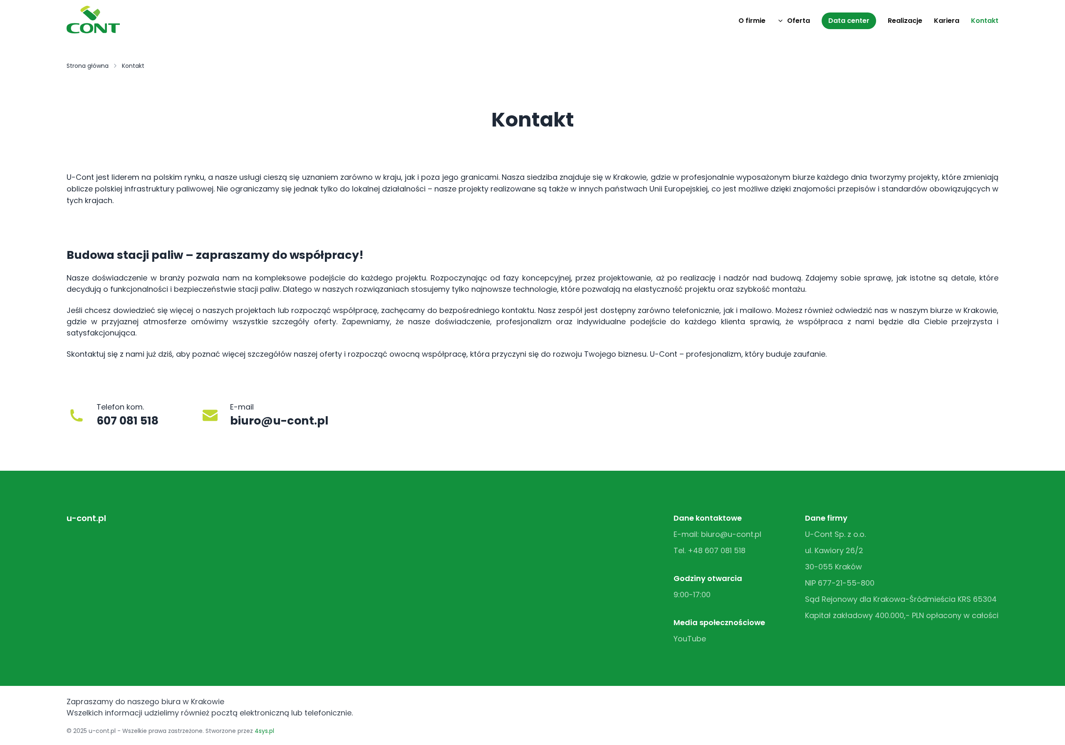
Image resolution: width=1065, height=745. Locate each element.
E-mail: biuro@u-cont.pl (717, 534)
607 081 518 (128, 420)
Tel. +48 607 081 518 (710, 550)
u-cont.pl (86, 518)
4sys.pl (264, 731)
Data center (848, 20)
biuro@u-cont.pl (279, 420)
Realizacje (905, 20)
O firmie (751, 20)
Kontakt (984, 20)
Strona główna (88, 66)
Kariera (946, 20)
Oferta (798, 20)
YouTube (690, 638)
